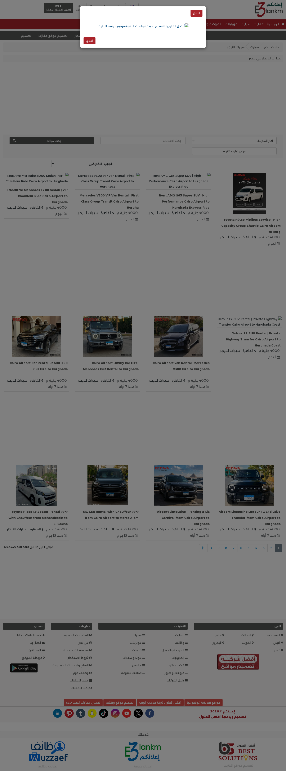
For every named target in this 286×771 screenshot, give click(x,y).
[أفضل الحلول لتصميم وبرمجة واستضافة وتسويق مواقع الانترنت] (143, 26)
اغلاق (196, 13)
